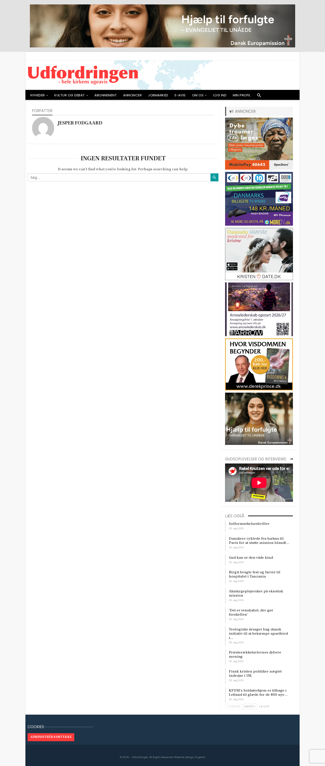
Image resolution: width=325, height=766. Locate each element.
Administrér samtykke (51, 737)
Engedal (200, 757)
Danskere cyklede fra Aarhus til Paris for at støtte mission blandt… (259, 540)
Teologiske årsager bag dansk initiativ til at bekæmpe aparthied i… (258, 633)
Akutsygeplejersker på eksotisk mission (256, 593)
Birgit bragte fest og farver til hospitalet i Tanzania (254, 574)
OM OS (198, 95)
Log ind (220, 95)
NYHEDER (37, 95)
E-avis (180, 95)
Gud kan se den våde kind (251, 557)
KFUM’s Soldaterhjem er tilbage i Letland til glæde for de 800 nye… (258, 692)
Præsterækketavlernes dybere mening (255, 654)
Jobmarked (158, 95)
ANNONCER (132, 95)
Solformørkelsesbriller (249, 523)
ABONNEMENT (105, 95)
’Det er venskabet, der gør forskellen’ (251, 612)
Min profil (241, 95)
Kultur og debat (69, 95)
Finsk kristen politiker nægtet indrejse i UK (255, 673)
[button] (259, 96)
